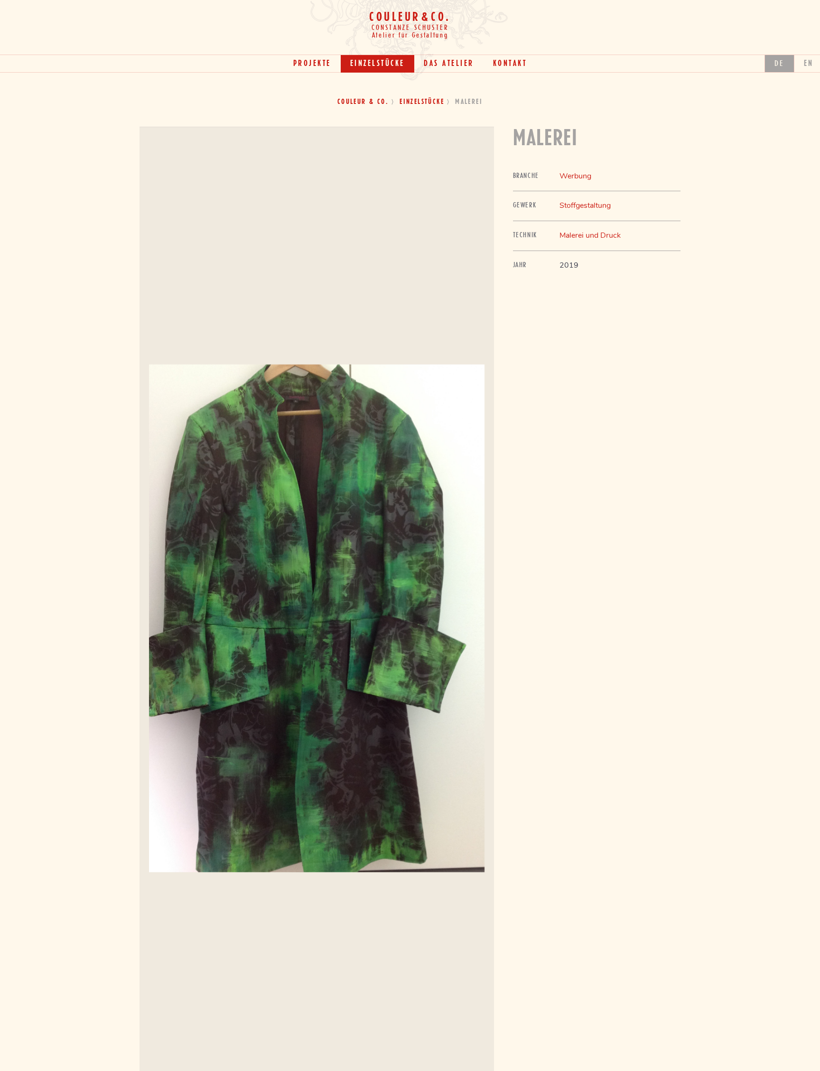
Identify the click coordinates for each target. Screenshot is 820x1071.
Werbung (575, 176)
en (809, 63)
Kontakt (510, 63)
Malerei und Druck (590, 235)
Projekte (312, 63)
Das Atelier (449, 63)
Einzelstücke (377, 63)
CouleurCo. (409, 17)
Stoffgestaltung (585, 205)
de (779, 63)
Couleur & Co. (363, 102)
